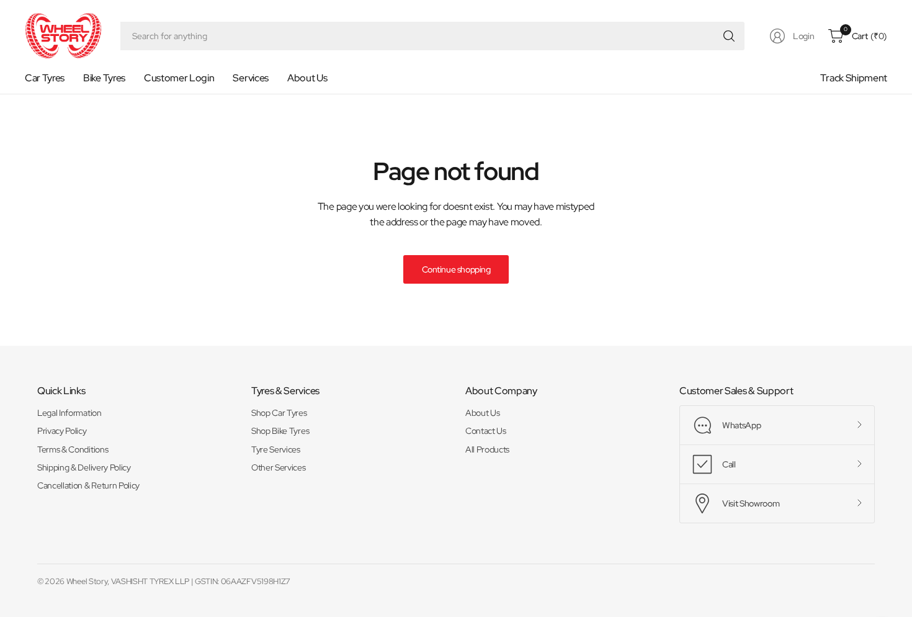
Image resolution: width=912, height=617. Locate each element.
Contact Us (485, 430)
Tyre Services (275, 449)
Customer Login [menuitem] (179, 77)
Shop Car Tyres (279, 412)
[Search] (728, 36)
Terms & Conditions (72, 449)
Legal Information (69, 412)
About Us (482, 412)
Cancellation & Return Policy (88, 485)
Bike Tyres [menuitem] (104, 77)
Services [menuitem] (250, 77)
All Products (487, 449)
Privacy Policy (62, 430)
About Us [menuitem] (307, 77)
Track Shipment (853, 77)
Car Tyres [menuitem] (45, 77)
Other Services (278, 467)
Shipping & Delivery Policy (84, 467)
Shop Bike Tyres (280, 430)
